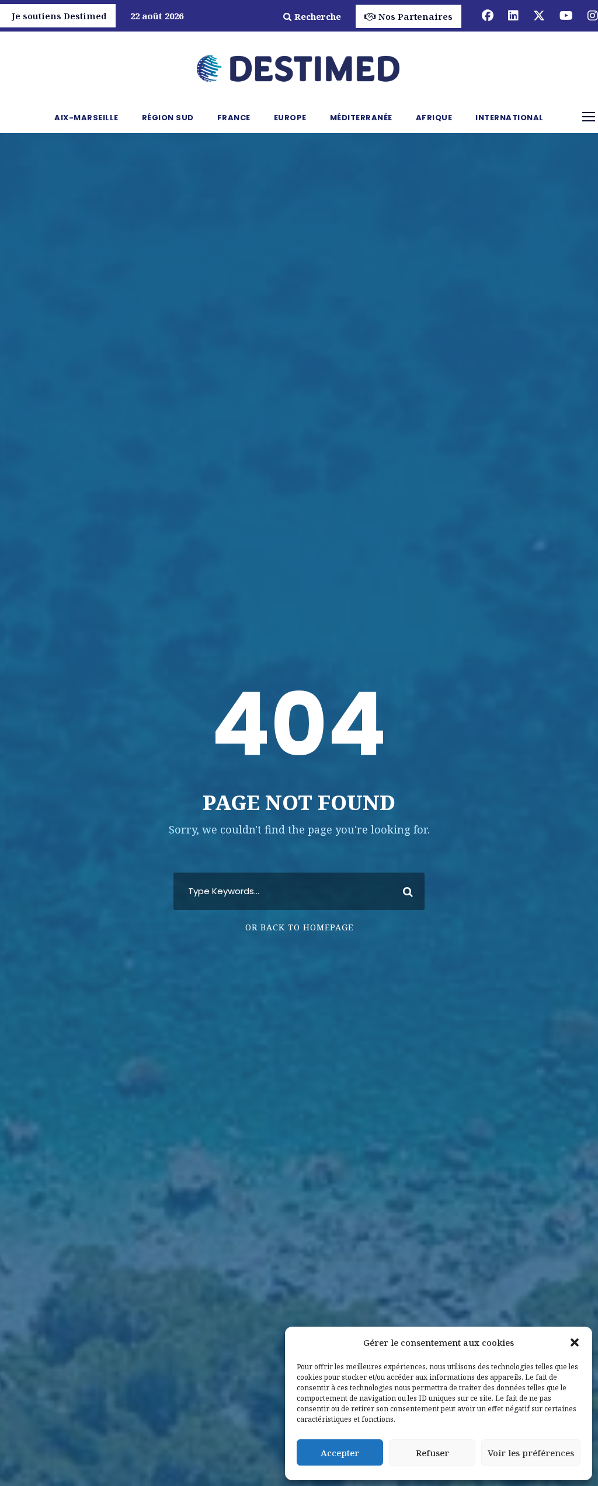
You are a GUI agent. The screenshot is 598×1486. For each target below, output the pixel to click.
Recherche (317, 16)
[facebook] (487, 15)
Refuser (432, 1453)
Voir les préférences (531, 1453)
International (509, 117)
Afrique (434, 117)
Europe (290, 117)
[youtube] (566, 15)
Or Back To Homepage (299, 927)
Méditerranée (361, 117)
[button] (574, 1342)
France (234, 117)
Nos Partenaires (415, 16)
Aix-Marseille (86, 117)
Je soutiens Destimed (59, 16)
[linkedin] (513, 15)
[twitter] (539, 15)
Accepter (340, 1453)
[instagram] (592, 15)
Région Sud (168, 117)
